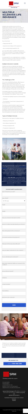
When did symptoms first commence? (11, 230)
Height (3, 204)
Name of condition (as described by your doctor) (13, 224)
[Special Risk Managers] (14, 4)
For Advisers (6, 382)
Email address (5, 290)
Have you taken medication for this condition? (12, 250)
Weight (3, 211)
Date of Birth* (5, 198)
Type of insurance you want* (8, 191)
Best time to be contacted (8, 297)
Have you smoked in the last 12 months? (11, 217)
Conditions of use (7, 384)
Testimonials (5, 383)
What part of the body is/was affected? (11, 243)
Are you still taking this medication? (10, 256)
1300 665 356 (17, 363)
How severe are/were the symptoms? (11, 237)
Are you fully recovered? (7, 271)
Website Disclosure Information (11, 387)
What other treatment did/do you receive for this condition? (13, 264)
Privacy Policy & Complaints (10, 386)
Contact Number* (6, 284)
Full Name (4, 277)
